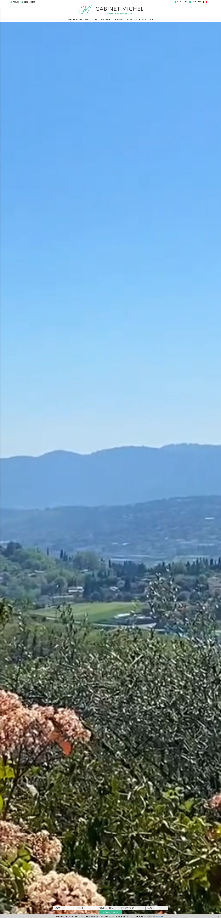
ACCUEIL (16, 2)
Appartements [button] (75, 20)
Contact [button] (146, 20)
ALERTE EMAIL (182, 2)
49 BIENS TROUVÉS (110, 913)
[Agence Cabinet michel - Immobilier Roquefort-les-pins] (110, 10)
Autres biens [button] (131, 20)
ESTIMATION (196, 2)
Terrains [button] (118, 20)
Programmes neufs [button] (102, 20)
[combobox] (64, 908)
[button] (206, 2)
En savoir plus (158, 916)
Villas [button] (88, 20)
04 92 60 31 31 (29, 2)
